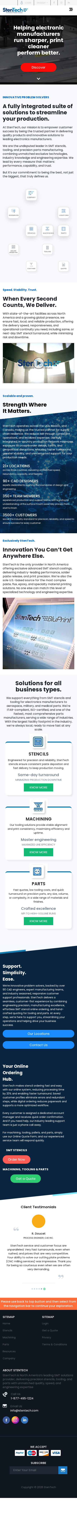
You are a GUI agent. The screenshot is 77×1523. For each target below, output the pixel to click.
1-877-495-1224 (22, 1394)
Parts (6, 1340)
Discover (38, 67)
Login (45, 1319)
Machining (9, 1333)
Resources (9, 1347)
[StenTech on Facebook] (54, 2)
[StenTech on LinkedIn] (69, 2)
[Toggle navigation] (71, 10)
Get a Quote (25, 1178)
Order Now (16, 1159)
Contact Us (39, 1045)
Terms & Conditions (54, 1340)
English (41, 2)
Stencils (7, 1326)
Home (6, 1319)
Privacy (46, 1333)
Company (9, 1354)
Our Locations (39, 1033)
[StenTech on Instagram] (61, 2)
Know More (38, 787)
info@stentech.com (24, 1407)
